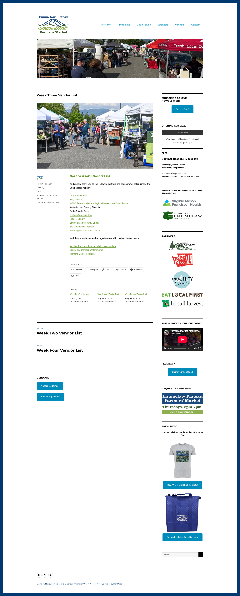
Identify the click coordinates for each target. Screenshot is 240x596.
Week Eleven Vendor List (108, 294)
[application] (182, 339)
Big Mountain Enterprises (82, 226)
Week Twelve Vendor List (136, 294)
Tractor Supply (77, 219)
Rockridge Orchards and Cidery (85, 230)
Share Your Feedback (182, 372)
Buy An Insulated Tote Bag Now (182, 537)
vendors (55, 202)
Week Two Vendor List (79, 294)
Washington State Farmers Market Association (93, 246)
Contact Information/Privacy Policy (80, 584)
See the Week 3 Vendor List (90, 176)
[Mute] (195, 348)
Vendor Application (50, 396)
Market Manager (44, 184)
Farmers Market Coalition (82, 254)
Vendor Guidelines (49, 386)
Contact (195, 24)
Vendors (179, 24)
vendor (40, 198)
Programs (124, 24)
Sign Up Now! (182, 109)
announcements (44, 195)
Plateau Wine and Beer (81, 215)
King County (76, 199)
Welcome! (106, 24)
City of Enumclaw (78, 195)
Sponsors (163, 24)
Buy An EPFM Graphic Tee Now (182, 485)
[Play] (165, 348)
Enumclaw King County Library (84, 222)
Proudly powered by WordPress (109, 584)
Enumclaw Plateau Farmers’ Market (50, 584)
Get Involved (144, 24)
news (55, 195)
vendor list (46, 202)
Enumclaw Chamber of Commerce (86, 250)
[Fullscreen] (199, 348)
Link (39, 191)
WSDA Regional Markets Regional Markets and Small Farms (99, 203)
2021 (39, 202)
